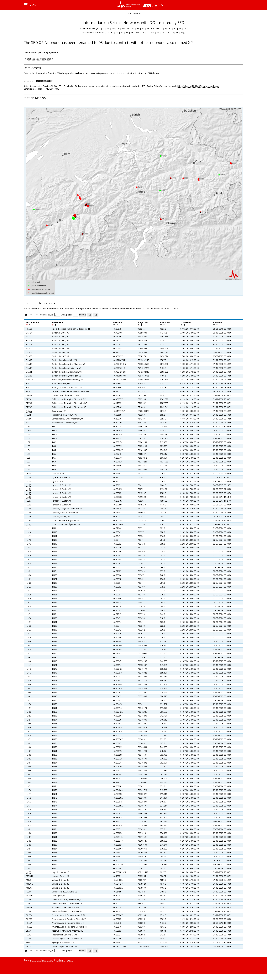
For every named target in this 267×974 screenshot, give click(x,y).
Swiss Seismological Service (41, 960)
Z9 (167, 32)
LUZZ (28, 872)
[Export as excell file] (89, 315)
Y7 (175, 28)
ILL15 (28, 508)
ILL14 (28, 891)
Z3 (162, 32)
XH (132, 32)
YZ (180, 28)
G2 (157, 28)
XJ (166, 28)
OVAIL (29, 903)
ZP (177, 32)
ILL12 (28, 934)
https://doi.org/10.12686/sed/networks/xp (198, 86)
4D (113, 28)
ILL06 (28, 497)
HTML (46, 88)
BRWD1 (29, 379)
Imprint (70, 960)
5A (118, 28)
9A (137, 28)
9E (142, 28)
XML (57, 88)
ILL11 (28, 415)
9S (148, 28)
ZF (172, 32)
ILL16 (28, 512)
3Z (112, 32)
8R (128, 28)
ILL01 (28, 516)
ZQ (182, 32)
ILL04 (28, 489)
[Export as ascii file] (95, 315)
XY (170, 28)
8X (133, 28)
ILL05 (28, 493)
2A (107, 32)
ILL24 (28, 520)
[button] (30, 5)
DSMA (29, 411)
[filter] (29, 324)
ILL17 (28, 911)
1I (104, 28)
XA (127, 32)
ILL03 (28, 485)
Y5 (158, 32)
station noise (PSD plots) (39, 58)
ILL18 (28, 938)
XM (137, 32)
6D (122, 32)
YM (152, 32)
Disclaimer (60, 960)
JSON (51, 88)
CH (99, 28)
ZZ (185, 28)
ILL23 (28, 524)
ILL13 (28, 899)
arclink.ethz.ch (82, 73)
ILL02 (28, 477)
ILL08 (28, 504)
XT (142, 32)
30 (108, 28)
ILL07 (28, 500)
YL (147, 32)
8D (123, 28)
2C (117, 32)
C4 (152, 28)
